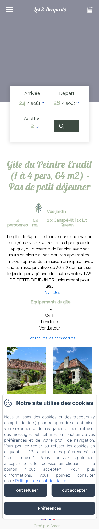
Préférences (49, 508)
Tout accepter (73, 490)
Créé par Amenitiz (49, 526)
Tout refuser (26, 490)
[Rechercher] (66, 126)
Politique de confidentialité (40, 480)
